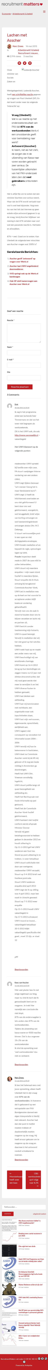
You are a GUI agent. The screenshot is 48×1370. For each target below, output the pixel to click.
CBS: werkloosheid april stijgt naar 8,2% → (34, 1180)
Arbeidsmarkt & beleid (23, 14)
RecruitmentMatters (8, 1359)
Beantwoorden (21, 970)
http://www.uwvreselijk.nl (26, 435)
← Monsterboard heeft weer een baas (16, 1178)
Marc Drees (18, 46)
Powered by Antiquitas (24, 1365)
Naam (10, 347)
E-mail (10, 360)
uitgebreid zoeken (39, 1214)
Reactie (10, 320)
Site (8, 372)
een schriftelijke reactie (22, 94)
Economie (6, 14)
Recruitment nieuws (28, 53)
